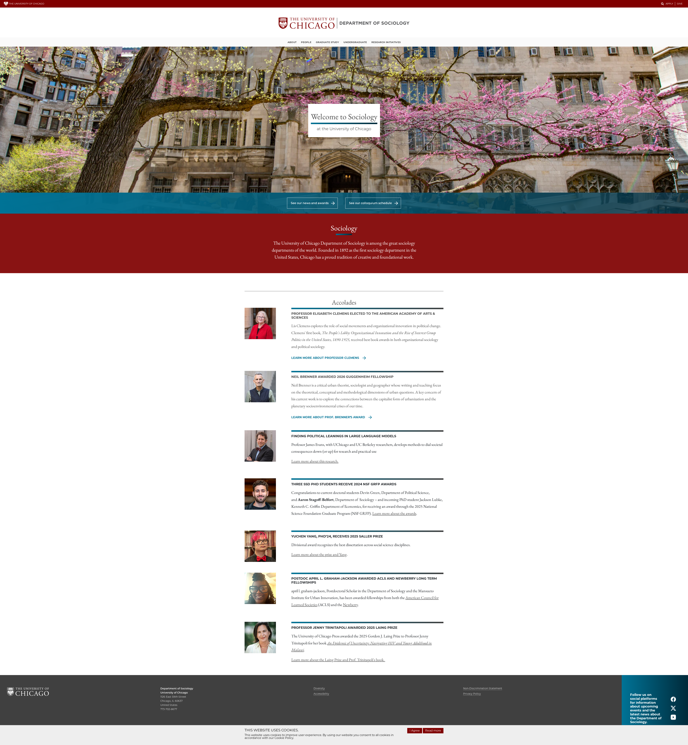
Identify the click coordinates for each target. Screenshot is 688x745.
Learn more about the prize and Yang (319, 554)
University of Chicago (174, 692)
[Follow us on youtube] (673, 718)
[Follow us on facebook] (673, 700)
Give (680, 3)
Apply (669, 3)
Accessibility (321, 693)
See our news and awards (310, 203)
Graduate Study (327, 42)
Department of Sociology (176, 688)
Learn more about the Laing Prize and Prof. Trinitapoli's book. (338, 659)
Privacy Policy (472, 693)
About (292, 42)
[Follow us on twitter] (673, 709)
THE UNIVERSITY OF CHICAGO (26, 3)
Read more (433, 730)
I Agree (415, 730)
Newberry (350, 604)
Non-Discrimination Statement (482, 688)
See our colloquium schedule (370, 203)
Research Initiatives (386, 42)
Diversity (319, 688)
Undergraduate (355, 42)
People (306, 42)
